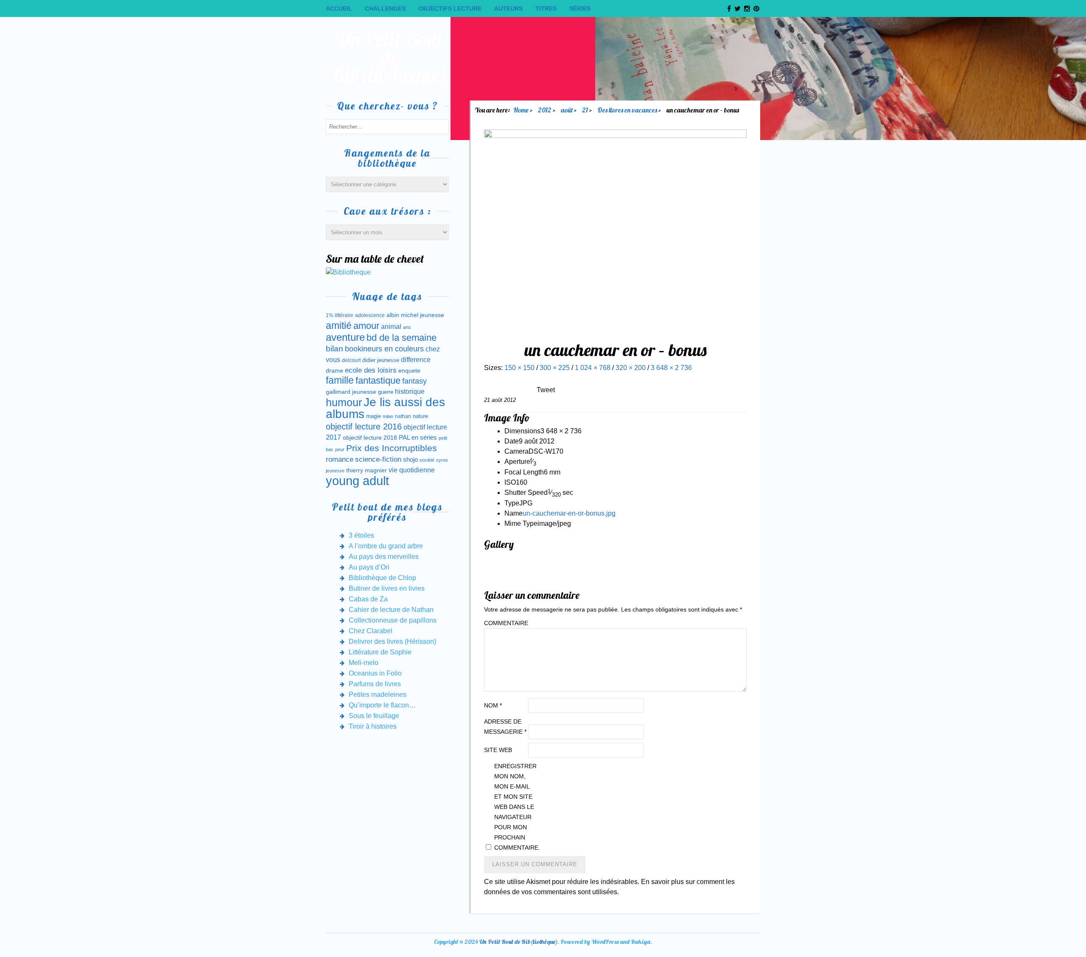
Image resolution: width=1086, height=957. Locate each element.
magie (373, 416)
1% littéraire (339, 315)
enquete (409, 370)
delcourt (351, 360)
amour (366, 325)
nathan (403, 416)
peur (339, 449)
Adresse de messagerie (505, 726)
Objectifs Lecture (449, 8)
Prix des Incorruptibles (391, 448)
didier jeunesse (380, 360)
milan (388, 416)
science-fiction (378, 459)
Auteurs (508, 8)
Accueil (339, 8)
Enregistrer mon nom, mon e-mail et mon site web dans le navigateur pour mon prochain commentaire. (515, 807)
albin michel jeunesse (415, 315)
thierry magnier (366, 470)
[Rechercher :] (387, 126)
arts (407, 327)
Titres (546, 8)
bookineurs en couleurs (384, 349)
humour (344, 402)
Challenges (385, 8)
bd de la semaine (402, 337)
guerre (385, 392)
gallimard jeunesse (351, 391)
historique (410, 391)
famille (340, 380)
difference (416, 359)
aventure (345, 337)
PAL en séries (418, 437)
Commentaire (505, 623)
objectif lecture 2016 (364, 426)
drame (334, 370)
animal (391, 326)
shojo (410, 459)
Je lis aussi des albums (385, 408)
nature (420, 416)
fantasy (414, 381)
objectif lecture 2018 (370, 437)
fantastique (377, 380)
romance (339, 459)
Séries (580, 8)
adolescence (370, 315)
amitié (339, 325)
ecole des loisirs (371, 370)
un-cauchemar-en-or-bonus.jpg (569, 513)
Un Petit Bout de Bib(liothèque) (389, 56)
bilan (334, 348)
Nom (493, 705)
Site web (498, 750)
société (427, 460)
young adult (357, 481)
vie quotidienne (412, 470)
